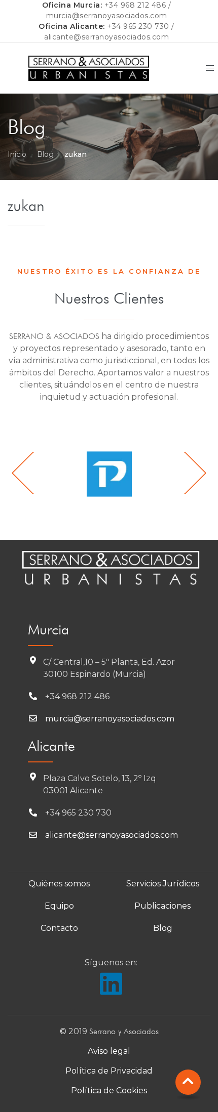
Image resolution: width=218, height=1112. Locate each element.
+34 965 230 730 (138, 26)
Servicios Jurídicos (162, 883)
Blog (45, 154)
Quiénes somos (59, 883)
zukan (26, 205)
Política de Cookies (109, 1090)
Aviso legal (109, 1051)
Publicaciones (162, 906)
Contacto (59, 928)
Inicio (17, 154)
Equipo (59, 906)
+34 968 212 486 (135, 5)
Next (185, 472)
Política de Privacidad (109, 1071)
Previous (33, 472)
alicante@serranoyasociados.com (106, 36)
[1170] (109, 474)
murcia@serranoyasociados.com (106, 15)
